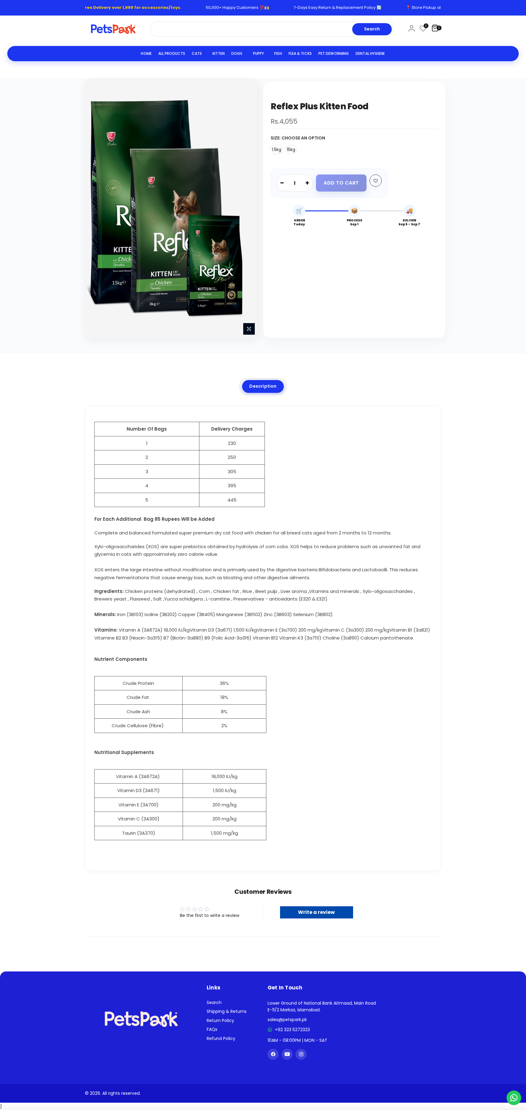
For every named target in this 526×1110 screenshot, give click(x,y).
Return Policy (220, 1020)
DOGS (236, 53)
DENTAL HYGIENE (370, 53)
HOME (146, 53)
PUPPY (258, 53)
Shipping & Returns (227, 1011)
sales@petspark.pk (287, 1020)
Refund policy (221, 1038)
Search (372, 29)
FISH (278, 53)
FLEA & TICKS (300, 53)
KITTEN (218, 53)
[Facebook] (273, 1054)
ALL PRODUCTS (171, 53)
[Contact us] (514, 1098)
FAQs (212, 1029)
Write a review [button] (316, 912)
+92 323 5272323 (292, 1030)
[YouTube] (287, 1054)
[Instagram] (301, 1054)
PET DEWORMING (333, 53)
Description (262, 386)
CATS (197, 53)
